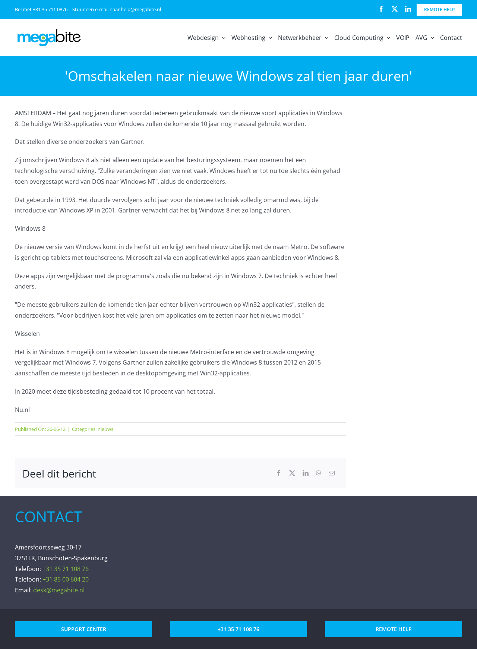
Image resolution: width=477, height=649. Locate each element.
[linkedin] (408, 9)
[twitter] (395, 9)
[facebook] (381, 9)
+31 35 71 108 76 (65, 569)
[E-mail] (331, 473)
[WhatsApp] (318, 473)
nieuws (105, 429)
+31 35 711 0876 (50, 9)
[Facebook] (278, 473)
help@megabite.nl (141, 9)
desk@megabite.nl (59, 590)
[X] (292, 473)
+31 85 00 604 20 (65, 579)
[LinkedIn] (305, 473)
